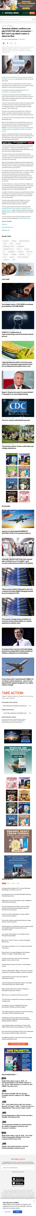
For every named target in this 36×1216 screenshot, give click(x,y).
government (11, 49)
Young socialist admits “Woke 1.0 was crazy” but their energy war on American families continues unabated (17, 971)
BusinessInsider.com (7, 227)
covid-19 (29, 48)
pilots (16, 50)
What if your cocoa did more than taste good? (15, 995)
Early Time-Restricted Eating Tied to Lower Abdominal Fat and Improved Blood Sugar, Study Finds (17, 1032)
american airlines (18, 47)
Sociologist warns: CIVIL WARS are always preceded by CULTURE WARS (17, 305)
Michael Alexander (13, 39)
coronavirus (15, 48)
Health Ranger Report (9, 1074)
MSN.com (4, 224)
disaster (4, 49)
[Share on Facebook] (8, 43)
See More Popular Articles (18, 1044)
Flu (7, 49)
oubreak (27, 49)
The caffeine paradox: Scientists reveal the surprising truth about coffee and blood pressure (17, 1012)
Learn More (7, 1211)
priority (20, 50)
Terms (14, 1191)
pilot (13, 50)
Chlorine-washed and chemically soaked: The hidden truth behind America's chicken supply (17, 983)
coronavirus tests (22, 48)
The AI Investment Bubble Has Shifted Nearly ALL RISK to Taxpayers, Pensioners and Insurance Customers (16, 1126)
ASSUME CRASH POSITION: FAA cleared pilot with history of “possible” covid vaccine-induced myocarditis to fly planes (17, 561)
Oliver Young (11, 330)
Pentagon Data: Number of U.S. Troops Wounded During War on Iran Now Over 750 (16, 889)
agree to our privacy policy (11, 1208)
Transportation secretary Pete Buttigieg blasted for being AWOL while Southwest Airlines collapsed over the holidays (17, 651)
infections (22, 49)
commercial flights (6, 48)
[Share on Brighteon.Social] (4, 43)
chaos (24, 47)
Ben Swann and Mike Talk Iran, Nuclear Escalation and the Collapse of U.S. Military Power (16, 1095)
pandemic (9, 50)
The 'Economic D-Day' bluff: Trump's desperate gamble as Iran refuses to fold (15, 959)
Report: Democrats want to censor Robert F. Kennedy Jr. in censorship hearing (17, 393)
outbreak (4, 50)
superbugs (4, 52)
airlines (11, 47)
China (27, 47)
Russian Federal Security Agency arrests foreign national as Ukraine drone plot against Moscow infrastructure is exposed (16, 908)
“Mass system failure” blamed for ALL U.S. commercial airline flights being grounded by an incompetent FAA (17, 591)
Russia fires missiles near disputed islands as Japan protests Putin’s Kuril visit (16, 921)
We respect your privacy (18, 1171)
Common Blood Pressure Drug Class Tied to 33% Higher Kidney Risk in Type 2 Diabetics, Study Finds (16, 1026)
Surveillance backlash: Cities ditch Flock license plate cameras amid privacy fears (17, 1038)
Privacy (10, 1191)
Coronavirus (9, 26)
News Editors (12, 390)
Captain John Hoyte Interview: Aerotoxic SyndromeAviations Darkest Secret (15, 1147)
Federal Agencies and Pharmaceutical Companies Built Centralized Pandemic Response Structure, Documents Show (17, 928)
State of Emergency (27, 50)
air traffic (7, 47)
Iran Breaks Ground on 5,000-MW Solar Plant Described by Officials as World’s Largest (15, 1006)
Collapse (32, 47)
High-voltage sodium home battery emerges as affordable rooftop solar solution (15, 989)
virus (9, 52)
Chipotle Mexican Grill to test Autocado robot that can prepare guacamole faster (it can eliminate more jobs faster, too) (17, 364)
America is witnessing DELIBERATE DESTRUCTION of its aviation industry (16, 532)
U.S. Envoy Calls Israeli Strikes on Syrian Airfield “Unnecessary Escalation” (15, 914)
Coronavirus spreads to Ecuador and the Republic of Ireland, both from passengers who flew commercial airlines (17, 129)
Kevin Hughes (12, 360)
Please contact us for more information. (12, 722)
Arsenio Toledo (12, 302)
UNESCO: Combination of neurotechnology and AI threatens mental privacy (17, 334)
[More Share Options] (15, 43)
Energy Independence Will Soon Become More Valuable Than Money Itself (17, 1116)
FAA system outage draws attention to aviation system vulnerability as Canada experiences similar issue (17, 621)
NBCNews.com (6, 230)
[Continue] (33, 1168)
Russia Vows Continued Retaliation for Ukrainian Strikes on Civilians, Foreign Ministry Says (16, 953)
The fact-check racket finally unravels (16, 420)
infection (17, 49)
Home (3, 26)
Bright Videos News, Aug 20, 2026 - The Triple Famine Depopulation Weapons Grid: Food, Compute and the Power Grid (17, 1137)
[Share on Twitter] (11, 43)
